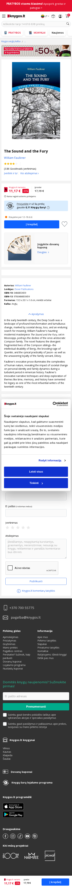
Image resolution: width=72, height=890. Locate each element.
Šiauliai (6, 758)
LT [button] (46, 16)
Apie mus (42, 637)
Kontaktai (42, 651)
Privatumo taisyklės (48, 647)
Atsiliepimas (12, 535)
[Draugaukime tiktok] (20, 837)
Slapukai (42, 644)
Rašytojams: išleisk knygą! (52, 654)
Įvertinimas (11, 522)
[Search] (67, 24)
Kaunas (7, 751)
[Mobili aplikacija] (13, 814)
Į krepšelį (55, 882)
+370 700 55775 (21, 608)
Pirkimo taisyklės (46, 640)
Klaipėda (7, 755)
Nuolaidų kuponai (13, 668)
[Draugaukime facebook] (6, 837)
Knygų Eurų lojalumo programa (32, 782)
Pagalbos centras (12, 651)
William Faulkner (23, 285)
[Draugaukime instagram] (13, 837)
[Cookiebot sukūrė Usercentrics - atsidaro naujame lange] (52, 404)
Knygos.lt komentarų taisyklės (38, 590)
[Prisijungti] (60, 16)
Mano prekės (10, 647)
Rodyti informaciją (50, 460)
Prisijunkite (23, 203)
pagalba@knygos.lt (26, 617)
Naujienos (58, 32)
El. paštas (10, 506)
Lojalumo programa (14, 665)
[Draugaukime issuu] (34, 837)
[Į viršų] (65, 865)
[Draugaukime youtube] (28, 837)
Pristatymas (9, 640)
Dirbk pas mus (45, 658)
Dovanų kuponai (12, 661)
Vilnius (6, 748)
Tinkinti (34, 482)
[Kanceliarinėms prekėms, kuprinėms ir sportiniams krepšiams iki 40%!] (36, 50)
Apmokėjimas (10, 637)
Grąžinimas (9, 644)
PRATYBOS (14, 32)
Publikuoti (36, 581)
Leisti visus (36, 471)
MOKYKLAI (39, 32)
